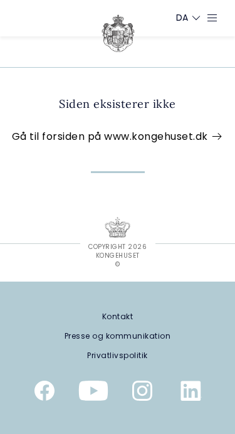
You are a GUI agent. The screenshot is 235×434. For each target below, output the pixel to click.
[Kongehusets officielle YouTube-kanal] (93, 393)
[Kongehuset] (118, 33)
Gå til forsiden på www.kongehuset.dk (111, 136)
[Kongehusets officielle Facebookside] (44, 393)
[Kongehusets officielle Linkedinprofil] (191, 393)
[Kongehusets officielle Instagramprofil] (142, 393)
